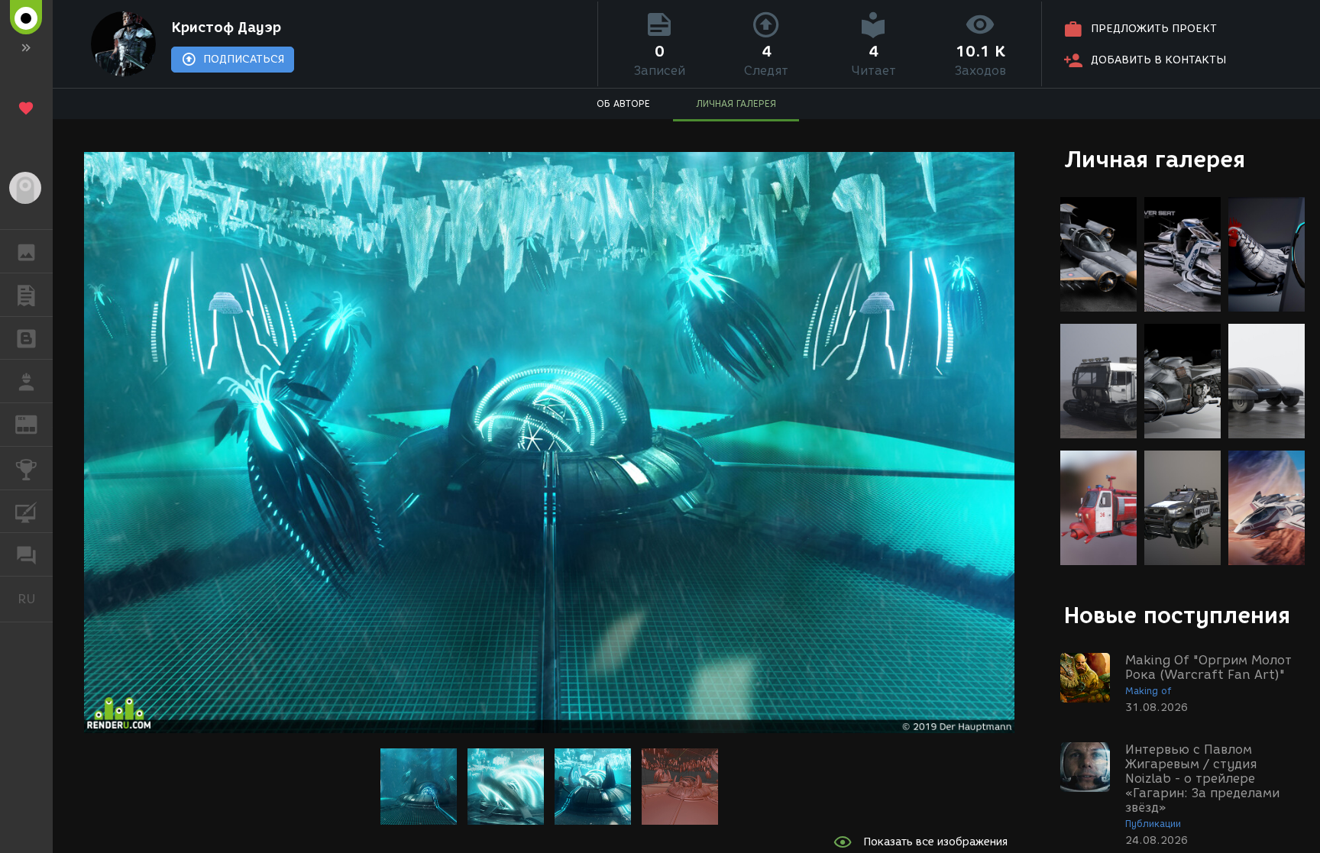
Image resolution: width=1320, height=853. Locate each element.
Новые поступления (1177, 615)
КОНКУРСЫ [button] (26, 468)
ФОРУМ (26, 554)
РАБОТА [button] (26, 381)
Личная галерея (1154, 159)
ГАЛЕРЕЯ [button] (26, 251)
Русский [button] (35, 598)
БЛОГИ (26, 338)
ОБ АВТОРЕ (623, 103)
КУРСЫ (26, 511)
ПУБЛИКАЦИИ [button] (26, 294)
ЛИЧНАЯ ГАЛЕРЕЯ (736, 103)
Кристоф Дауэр (226, 27)
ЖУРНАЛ (35, 423)
